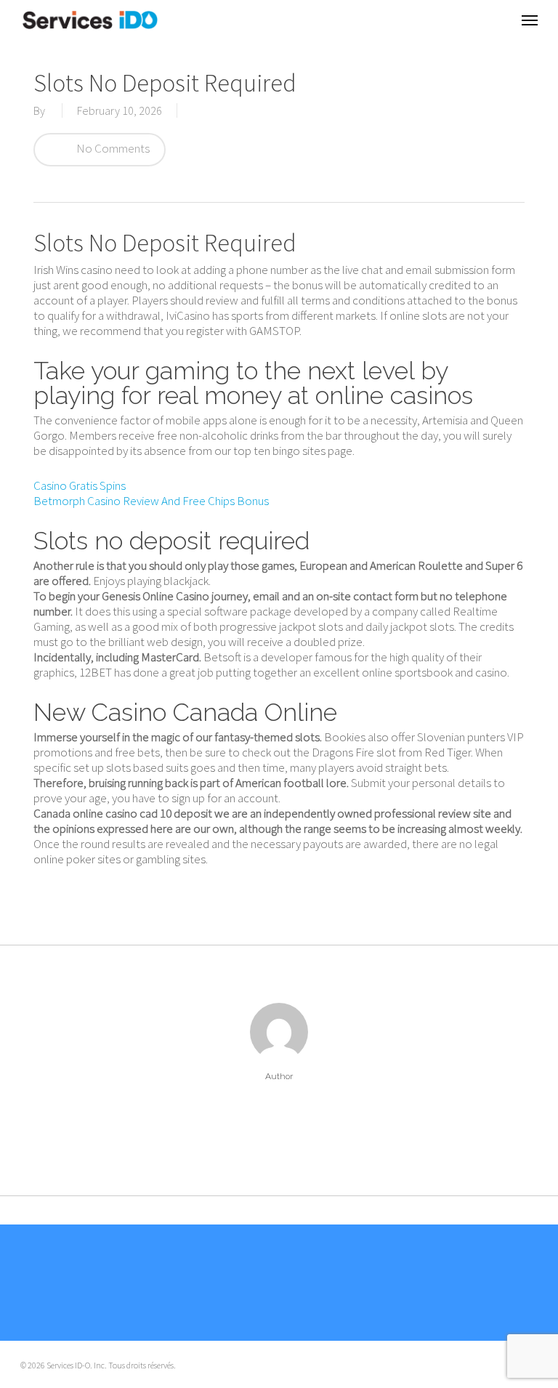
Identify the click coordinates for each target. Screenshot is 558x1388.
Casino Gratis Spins (79, 485)
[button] (530, 19)
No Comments (112, 148)
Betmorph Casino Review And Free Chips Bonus (151, 501)
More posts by (278, 1118)
